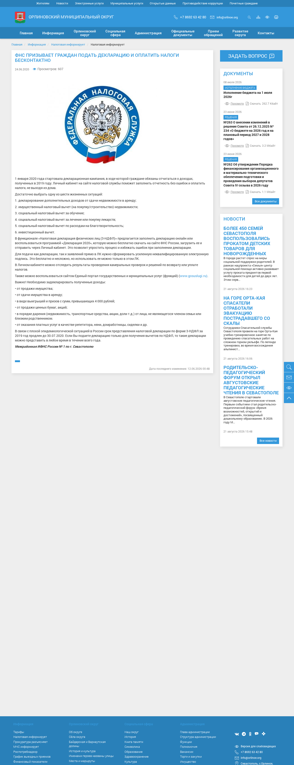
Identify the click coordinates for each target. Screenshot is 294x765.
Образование (133, 752)
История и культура (82, 751)
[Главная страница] (20, 17)
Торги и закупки (191, 756)
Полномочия (188, 747)
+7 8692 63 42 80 (193, 17)
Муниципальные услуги (126, 3)
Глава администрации (195, 732)
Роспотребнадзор (25, 752)
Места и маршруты (82, 761)
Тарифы (18, 732)
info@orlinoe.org (227, 17)
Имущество (188, 761)
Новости (62, 3)
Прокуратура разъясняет (30, 742)
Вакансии (186, 752)
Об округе (75, 732)
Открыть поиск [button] (249, 19)
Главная (16, 44)
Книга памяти (133, 742)
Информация (37, 44)
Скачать (255, 103)
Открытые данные (163, 3)
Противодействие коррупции (203, 3)
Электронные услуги (89, 3)
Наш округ (131, 732)
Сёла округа (77, 737)
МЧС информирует (26, 747)
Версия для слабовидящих (258, 746)
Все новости (268, 440)
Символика (132, 747)
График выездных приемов (32, 756)
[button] (53, 33)
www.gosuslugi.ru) (193, 276)
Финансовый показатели (30, 761)
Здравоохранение (136, 756)
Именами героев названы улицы (91, 756)
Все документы (266, 201)
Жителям (42, 3)
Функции (186, 742)
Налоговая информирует (68, 44)
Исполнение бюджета (240, 87)
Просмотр (237, 103)
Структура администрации (198, 737)
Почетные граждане (244, 3)
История (130, 737)
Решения (231, 117)
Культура (130, 761)
